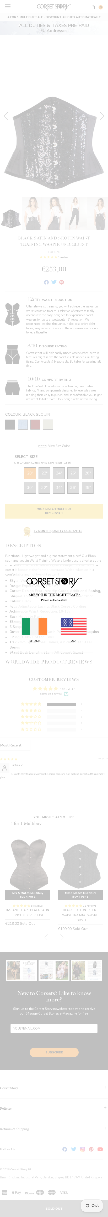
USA (73, 641)
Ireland (34, 641)
